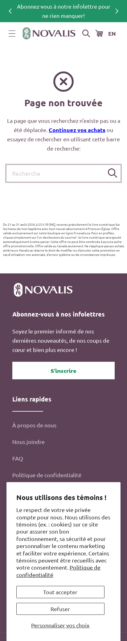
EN (112, 33)
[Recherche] (112, 173)
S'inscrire (63, 370)
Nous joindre (28, 441)
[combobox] (63, 173)
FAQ (17, 458)
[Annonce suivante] (116, 11)
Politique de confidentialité (46, 475)
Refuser (60, 609)
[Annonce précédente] (10, 11)
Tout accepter (60, 592)
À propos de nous (34, 425)
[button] (12, 33)
